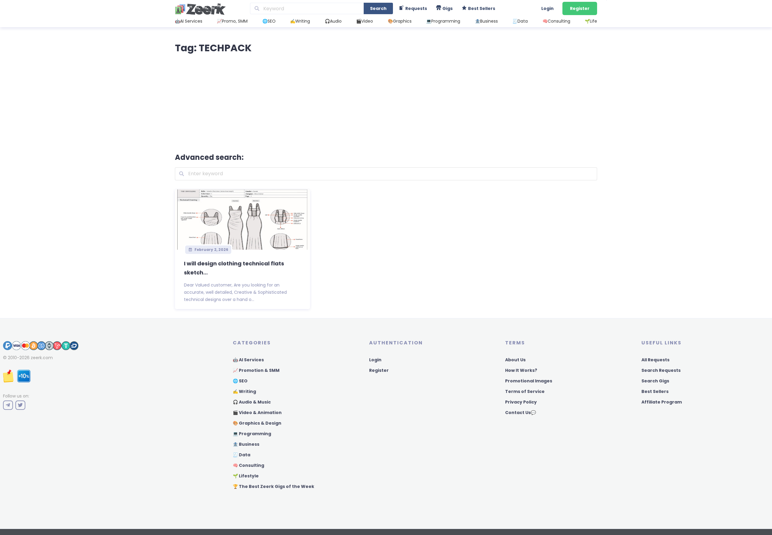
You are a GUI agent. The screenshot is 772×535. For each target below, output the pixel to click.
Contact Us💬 (520, 413)
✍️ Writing (244, 391)
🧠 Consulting (248, 465)
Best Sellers (655, 391)
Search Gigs (655, 381)
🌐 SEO (240, 381)
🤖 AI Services (248, 360)
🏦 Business (246, 444)
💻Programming (443, 21)
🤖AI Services (188, 21)
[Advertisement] (386, 102)
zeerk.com (42, 358)
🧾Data (520, 21)
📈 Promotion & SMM (256, 370)
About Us (515, 360)
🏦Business (486, 21)
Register (580, 8)
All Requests (655, 360)
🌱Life (591, 21)
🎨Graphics (400, 21)
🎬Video (364, 21)
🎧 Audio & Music (252, 402)
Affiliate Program (661, 402)
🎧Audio (333, 21)
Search (378, 8)
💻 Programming (252, 434)
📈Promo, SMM (232, 21)
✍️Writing (300, 21)
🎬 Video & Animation (257, 413)
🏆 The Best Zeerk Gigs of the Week (273, 486)
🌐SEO (269, 21)
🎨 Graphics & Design (257, 423)
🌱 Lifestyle (246, 476)
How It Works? (521, 370)
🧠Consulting (556, 21)
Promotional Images (528, 381)
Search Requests (661, 370)
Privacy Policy (521, 402)
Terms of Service (525, 391)
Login (547, 8)
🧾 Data (241, 455)
